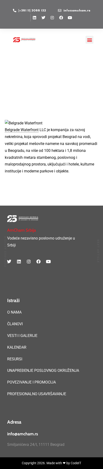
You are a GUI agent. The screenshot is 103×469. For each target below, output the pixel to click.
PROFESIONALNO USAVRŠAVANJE (36, 394)
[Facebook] (61, 17)
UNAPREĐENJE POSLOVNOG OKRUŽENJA (43, 370)
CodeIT (76, 463)
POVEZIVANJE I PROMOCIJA (31, 382)
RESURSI (14, 359)
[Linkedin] (34, 17)
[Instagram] (52, 17)
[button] (89, 40)
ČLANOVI (15, 324)
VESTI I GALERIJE (22, 335)
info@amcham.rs (22, 434)
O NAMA (14, 312)
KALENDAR (16, 347)
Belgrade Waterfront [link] (22, 130)
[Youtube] (70, 17)
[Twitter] (43, 17)
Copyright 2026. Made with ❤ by (46, 463)
